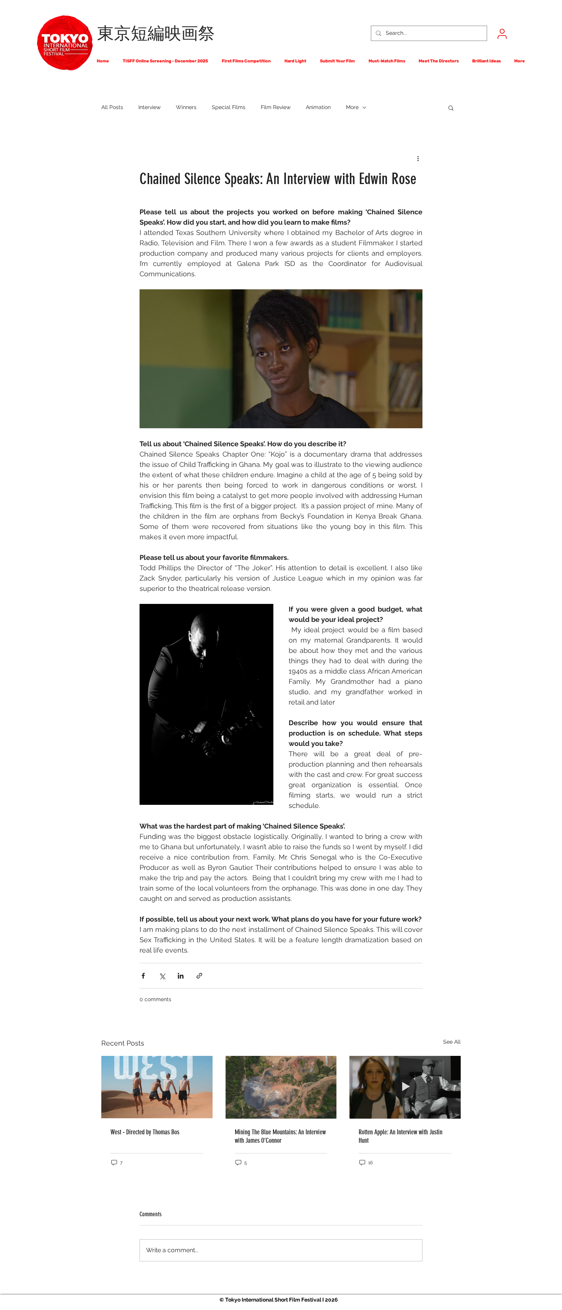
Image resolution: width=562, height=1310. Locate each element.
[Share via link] (199, 975)
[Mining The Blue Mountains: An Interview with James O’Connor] (281, 1087)
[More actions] (417, 158)
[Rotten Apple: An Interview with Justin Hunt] (405, 1087)
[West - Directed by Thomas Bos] (157, 1087)
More (352, 107)
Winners (186, 107)
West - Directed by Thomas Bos (144, 1132)
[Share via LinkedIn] (180, 975)
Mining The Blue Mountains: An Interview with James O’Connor (280, 1136)
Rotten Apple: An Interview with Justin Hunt (400, 1136)
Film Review (276, 107)
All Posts (112, 107)
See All (452, 1042)
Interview (149, 107)
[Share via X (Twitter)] (162, 975)
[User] (502, 33)
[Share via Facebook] (143, 975)
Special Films (228, 107)
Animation (318, 107)
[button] (451, 107)
